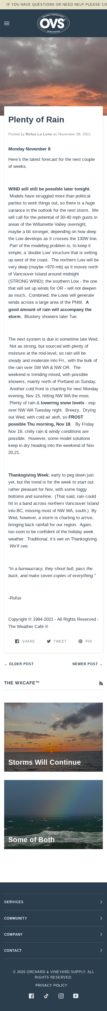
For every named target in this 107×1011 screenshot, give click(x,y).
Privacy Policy (52, 985)
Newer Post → (87, 664)
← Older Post (19, 664)
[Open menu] (12, 23)
